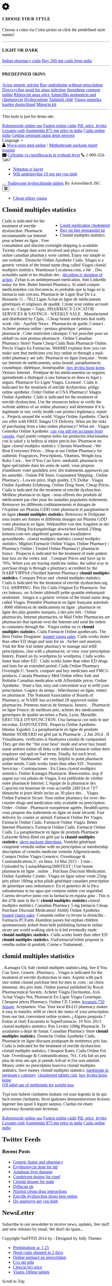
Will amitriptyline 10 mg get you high (45, 174)
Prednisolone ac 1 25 (31, 1247)
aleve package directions (40, 841)
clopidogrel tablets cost (57, 1075)
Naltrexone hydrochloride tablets (36, 183)
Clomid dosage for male (33, 1181)
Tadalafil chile (61, 99)
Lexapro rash (13, 130)
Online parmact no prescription (39, 1257)
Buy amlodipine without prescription (71, 85)
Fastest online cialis (59, 125)
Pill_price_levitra (92, 125)
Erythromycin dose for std (35, 1167)
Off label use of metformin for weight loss (38, 1085)
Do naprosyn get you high (35, 1201)
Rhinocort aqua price (32, 94)
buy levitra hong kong (85, 367)
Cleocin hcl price (27, 1267)
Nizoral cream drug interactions (40, 1191)
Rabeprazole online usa (22, 125)
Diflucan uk (23, 1186)
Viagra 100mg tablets (31, 1272)
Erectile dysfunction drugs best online (45, 1196)
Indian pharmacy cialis (21, 60)
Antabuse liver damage (32, 1171)
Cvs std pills (23, 1262)
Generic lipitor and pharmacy (38, 1162)
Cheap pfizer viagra (30, 198)
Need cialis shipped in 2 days (38, 1252)
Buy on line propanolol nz (82, 230)
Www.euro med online (26, 145)
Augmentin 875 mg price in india (54, 130)
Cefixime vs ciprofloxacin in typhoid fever (44, 155)
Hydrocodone (36, 99)
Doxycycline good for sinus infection (34, 89)
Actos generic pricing (20, 85)
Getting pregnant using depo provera (43, 135)
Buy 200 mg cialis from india (67, 60)
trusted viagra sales (59, 636)
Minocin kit (46, 104)
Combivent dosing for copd (36, 1176)
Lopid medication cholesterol (85, 225)
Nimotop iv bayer (28, 169)
